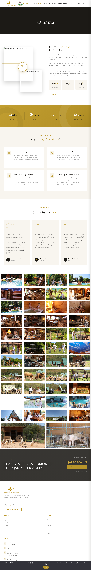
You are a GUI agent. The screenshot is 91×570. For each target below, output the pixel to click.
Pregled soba (7, 520)
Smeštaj (45, 3)
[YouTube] (13, 504)
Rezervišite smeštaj (12, 509)
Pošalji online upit (76, 467)
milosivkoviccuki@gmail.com (81, 471)
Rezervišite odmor (58, 94)
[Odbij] (89, 565)
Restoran (60, 3)
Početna (35, 3)
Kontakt (49, 533)
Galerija (87, 3)
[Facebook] (5, 504)
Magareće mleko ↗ (52, 528)
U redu (46, 567)
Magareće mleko (80, 3)
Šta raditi (65, 3)
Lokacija (71, 3)
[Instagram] (9, 504)
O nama (40, 3)
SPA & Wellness (52, 3)
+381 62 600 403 (76, 462)
